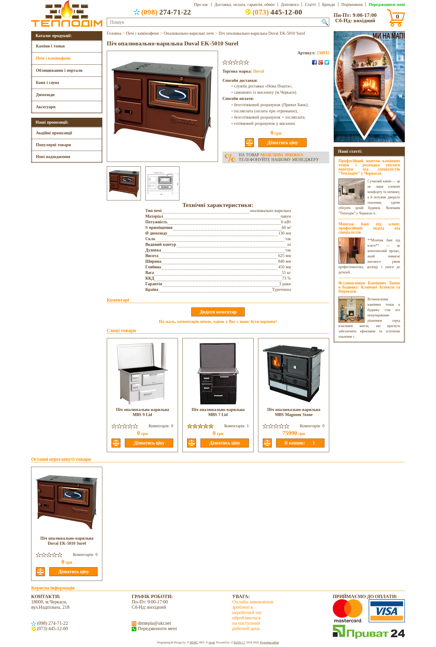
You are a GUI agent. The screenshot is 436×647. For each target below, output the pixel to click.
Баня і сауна (47, 82)
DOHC (194, 642)
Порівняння (351, 4)
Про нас (201, 4)
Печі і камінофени (53, 58)
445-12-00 (277, 12)
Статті (310, 4)
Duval (258, 71)
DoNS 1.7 (239, 642)
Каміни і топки (50, 46)
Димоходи (45, 95)
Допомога (290, 4)
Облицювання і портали (59, 70)
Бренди (328, 4)
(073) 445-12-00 (52, 628)
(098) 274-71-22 (52, 623)
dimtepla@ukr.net (153, 623)
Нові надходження (53, 156)
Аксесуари (45, 107)
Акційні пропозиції (54, 133)
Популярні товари (53, 145)
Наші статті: (350, 151)
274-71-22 (166, 12)
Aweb (212, 642)
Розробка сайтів (269, 642)
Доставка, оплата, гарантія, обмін (244, 4)
